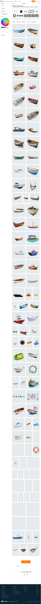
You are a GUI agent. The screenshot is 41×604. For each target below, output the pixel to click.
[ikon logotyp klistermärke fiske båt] (35, 497)
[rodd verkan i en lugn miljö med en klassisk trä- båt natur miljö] (33, 355)
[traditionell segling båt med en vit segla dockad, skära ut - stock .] (33, 224)
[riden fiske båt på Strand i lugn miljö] (19, 157)
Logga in (37, 1)
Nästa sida (26, 561)
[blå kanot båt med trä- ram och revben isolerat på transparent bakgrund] (24, 306)
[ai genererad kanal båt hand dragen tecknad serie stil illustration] (19, 523)
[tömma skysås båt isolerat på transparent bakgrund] (19, 369)
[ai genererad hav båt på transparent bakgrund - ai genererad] (19, 224)
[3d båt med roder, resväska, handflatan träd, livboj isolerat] (34, 331)
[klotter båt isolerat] (33, 509)
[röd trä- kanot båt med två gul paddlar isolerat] (36, 437)
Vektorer (4, 1)
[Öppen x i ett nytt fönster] (15, 601)
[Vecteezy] (1, 1)
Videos (11, 1)
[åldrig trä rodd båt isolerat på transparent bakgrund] (33, 58)
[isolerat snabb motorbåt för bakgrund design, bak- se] (28, 424)
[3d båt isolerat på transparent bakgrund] (19, 58)
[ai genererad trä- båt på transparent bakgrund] (18, 486)
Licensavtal (14, 588)
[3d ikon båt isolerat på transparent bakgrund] (18, 424)
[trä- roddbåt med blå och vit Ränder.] (33, 171)
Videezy (3, 590)
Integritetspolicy (30, 601)
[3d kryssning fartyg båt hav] (36, 424)
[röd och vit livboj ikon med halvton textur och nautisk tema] (14, 497)
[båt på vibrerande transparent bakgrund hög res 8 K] (24, 331)
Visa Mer (31, 15)
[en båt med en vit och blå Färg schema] (19, 129)
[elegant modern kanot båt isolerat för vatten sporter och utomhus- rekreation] (23, 463)
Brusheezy (3, 588)
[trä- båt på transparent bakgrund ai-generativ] (19, 410)
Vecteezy (3, 589)
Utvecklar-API (3, 594)
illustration (34, 21)
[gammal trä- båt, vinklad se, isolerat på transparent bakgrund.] (19, 87)
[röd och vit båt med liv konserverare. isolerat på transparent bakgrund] (33, 87)
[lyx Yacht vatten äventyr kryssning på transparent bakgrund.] (19, 185)
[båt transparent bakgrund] (33, 210)
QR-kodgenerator (4, 597)
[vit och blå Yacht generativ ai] (19, 252)
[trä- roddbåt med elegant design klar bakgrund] (19, 281)
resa (30, 21)
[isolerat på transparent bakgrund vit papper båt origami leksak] (15, 550)
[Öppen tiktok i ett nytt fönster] (14, 601)
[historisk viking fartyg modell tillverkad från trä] (34, 198)
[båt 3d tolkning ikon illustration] (33, 252)
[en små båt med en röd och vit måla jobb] (19, 266)
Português (37, 590)
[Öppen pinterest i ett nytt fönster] (13, 601)
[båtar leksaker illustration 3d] (33, 129)
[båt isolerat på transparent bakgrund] (33, 115)
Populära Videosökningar (16, 594)
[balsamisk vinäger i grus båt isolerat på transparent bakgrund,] (23, 550)
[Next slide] (38, 22)
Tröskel (2, 31)
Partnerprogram (15, 590)
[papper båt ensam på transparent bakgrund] (33, 281)
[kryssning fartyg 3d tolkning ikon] (36, 342)
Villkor (26, 601)
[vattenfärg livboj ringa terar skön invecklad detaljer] (36, 450)
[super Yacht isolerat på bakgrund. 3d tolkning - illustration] (19, 171)
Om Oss (25, 590)
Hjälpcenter (25, 588)
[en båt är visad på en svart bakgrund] (33, 185)
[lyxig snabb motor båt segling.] (18, 294)
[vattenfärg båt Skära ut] (19, 143)
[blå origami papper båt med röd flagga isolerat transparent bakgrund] (36, 537)
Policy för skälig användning (35, 601)
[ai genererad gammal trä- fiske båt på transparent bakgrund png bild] (26, 198)
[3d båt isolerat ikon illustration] (19, 355)
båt (27, 21)
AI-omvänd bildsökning (5, 595)
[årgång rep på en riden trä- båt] (33, 463)
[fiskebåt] (18, 537)
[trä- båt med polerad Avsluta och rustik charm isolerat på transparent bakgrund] (19, 44)
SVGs (14, 21)
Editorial (15, 1)
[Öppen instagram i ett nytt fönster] (10, 601)
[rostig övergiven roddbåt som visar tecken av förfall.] (18, 450)
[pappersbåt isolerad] (18, 437)
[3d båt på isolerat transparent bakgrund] (33, 72)
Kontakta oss (25, 589)
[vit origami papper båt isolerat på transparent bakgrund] (15, 342)
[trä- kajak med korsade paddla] (28, 450)
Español (37, 589)
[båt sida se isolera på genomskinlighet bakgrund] (19, 72)
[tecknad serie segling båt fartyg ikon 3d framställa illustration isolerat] (28, 294)
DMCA (14, 589)
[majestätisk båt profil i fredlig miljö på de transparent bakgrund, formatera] (33, 157)
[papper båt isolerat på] (21, 474)
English (37, 588)
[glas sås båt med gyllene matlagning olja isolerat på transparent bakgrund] (36, 294)
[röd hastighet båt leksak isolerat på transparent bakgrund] (28, 486)
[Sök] (37, 3)
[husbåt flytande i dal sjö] (33, 238)
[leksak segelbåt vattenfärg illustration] (15, 463)
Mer (19, 1)
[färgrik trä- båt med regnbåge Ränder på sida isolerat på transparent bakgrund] (34, 306)
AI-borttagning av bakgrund (5, 596)
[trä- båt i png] (33, 101)
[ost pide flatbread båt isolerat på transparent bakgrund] (29, 342)
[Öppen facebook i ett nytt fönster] (9, 601)
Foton (8, 1)
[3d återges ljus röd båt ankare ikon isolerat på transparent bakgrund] (36, 486)
